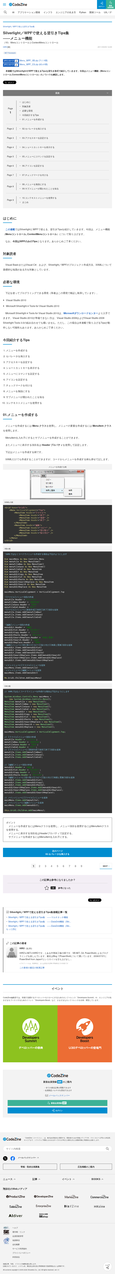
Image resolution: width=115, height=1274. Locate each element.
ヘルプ (15, 1227)
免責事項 (16, 1240)
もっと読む (11, 928)
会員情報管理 (17, 1236)
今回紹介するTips (30, 114)
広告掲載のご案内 (86, 1166)
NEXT (105, 866)
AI (13, 12)
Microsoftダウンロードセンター (80, 313)
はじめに (26, 101)
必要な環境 (27, 110)
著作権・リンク (18, 1231)
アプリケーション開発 (29, 12)
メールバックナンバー (59, 1095)
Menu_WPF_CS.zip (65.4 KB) (34, 64)
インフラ (47, 12)
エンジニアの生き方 (66, 12)
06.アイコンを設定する (33, 165)
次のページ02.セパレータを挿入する (57, 852)
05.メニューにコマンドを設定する (38, 156)
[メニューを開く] (4, 4)
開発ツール (95, 12)
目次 (57, 92)
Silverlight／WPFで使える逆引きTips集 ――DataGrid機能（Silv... (39, 921)
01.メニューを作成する (33, 119)
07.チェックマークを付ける (35, 174)
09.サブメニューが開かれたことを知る (40, 188)
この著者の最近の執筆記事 (32, 967)
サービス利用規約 (19, 1248)
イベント (67, 1179)
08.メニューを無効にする (34, 184)
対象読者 (26, 106)
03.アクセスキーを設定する (35, 137)
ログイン (59, 1110)
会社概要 (16, 1244)
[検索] (5, 12)
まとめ (25, 202)
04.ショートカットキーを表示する (38, 147)
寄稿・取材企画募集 (30, 1166)
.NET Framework (10, 53)
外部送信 (16, 1257)
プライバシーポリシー (21, 1252)
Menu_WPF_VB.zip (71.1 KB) (34, 60)
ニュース (8, 1179)
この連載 (10, 229)
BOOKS (95, 1179)
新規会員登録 (58, 1103)
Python (82, 12)
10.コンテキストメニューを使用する (39, 197)
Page (10, 128)
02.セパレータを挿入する (34, 128)
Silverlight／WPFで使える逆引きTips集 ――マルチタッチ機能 (38, 917)
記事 (34, 1179)
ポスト (10, 82)
